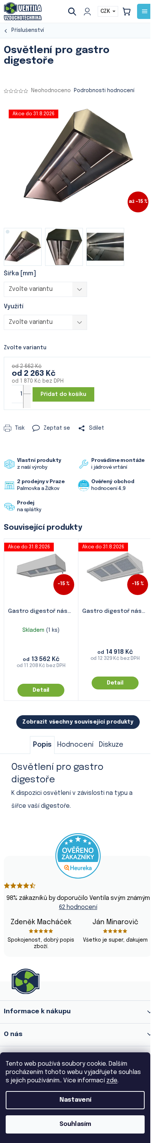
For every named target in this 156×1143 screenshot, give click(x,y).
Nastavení (75, 1100)
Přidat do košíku (63, 394)
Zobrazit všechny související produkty (77, 722)
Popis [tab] (42, 744)
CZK (106, 11)
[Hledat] (75, 11)
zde (111, 1080)
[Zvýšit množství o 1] (27, 392)
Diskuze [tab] (111, 744)
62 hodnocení (78, 907)
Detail (41, 690)
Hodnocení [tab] (75, 744)
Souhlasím (75, 1124)
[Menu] (144, 11)
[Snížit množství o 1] (27, 401)
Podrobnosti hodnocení (104, 90)
